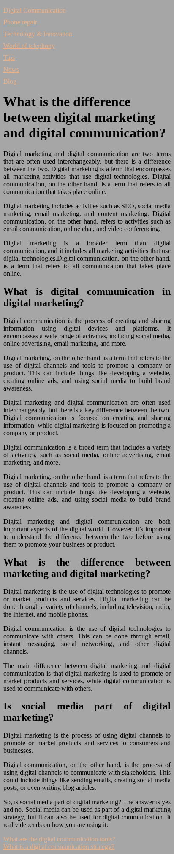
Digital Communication (34, 10)
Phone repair (20, 22)
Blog (9, 81)
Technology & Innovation (37, 34)
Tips (9, 57)
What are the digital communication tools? (59, 839)
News (11, 69)
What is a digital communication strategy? (58, 846)
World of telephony (29, 45)
